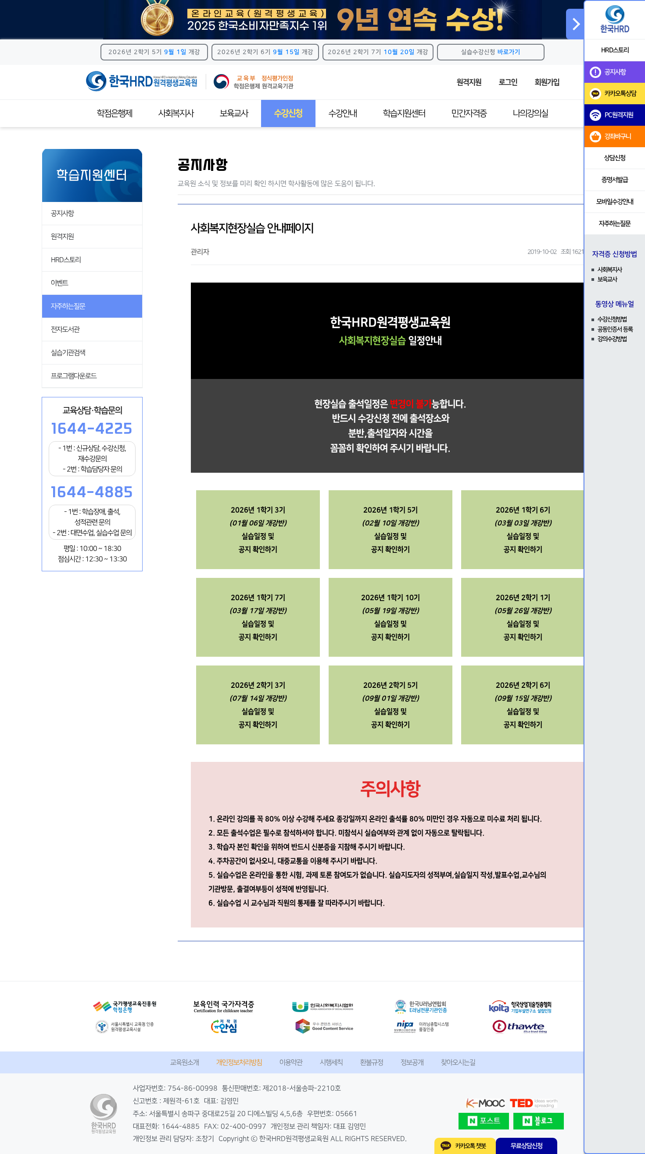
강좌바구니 (618, 136)
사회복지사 (176, 113)
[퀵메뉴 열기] (575, 24)
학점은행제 (114, 113)
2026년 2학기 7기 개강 (378, 52)
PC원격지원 (619, 115)
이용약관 (291, 1062)
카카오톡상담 (620, 93)
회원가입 (547, 82)
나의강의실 (530, 113)
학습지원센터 (404, 113)
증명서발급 (615, 180)
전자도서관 (65, 329)
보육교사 (234, 113)
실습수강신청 (490, 52)
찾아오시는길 (458, 1062)
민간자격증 (469, 113)
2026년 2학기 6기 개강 (265, 52)
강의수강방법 (612, 339)
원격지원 (469, 82)
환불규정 (371, 1062)
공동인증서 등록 (615, 329)
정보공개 (412, 1062)
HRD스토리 (66, 260)
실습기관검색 (68, 353)
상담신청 (614, 158)
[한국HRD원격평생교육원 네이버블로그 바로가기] (538, 1121)
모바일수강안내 (614, 201)
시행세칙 (331, 1062)
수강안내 (343, 113)
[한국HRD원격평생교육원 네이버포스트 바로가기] (484, 1121)
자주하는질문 (68, 306)
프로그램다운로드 (74, 376)
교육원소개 (184, 1062)
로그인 (508, 82)
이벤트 (59, 283)
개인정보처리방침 (239, 1062)
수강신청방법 (612, 319)
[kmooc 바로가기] (485, 1103)
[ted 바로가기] (533, 1103)
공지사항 (62, 213)
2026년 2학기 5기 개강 (154, 52)
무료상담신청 (526, 1146)
